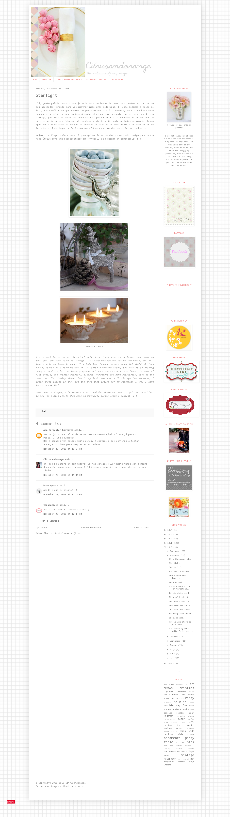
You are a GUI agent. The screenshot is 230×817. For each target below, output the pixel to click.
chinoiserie (169, 719)
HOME (35, 80)
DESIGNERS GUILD (185, 692)
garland (168, 728)
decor (181, 719)
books (191, 706)
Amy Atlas (169, 685)
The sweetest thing (179, 605)
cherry (191, 716)
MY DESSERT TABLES (96, 80)
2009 (170, 663)
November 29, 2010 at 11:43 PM (62, 494)
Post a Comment (49, 521)
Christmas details (179, 601)
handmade (190, 728)
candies (168, 713)
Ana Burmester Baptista (58, 430)
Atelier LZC (182, 685)
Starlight (46, 96)
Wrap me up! (175, 582)
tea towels (182, 752)
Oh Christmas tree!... (181, 610)
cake (167, 709)
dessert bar (178, 722)
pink (190, 742)
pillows (180, 743)
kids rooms (186, 734)
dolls (191, 722)
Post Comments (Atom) (68, 533)
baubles (180, 702)
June (173, 654)
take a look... (143, 528)
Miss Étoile (111, 118)
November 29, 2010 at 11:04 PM (62, 449)
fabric (179, 725)
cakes (191, 710)
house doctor (171, 731)
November (175, 555)
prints (179, 746)
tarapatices (50, 505)
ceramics (181, 716)
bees (192, 703)
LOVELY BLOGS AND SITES (69, 80)
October (174, 637)
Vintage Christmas (179, 571)
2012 (170, 539)
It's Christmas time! (181, 559)
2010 (170, 547)
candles (180, 713)
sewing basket (173, 749)
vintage (187, 755)
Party (189, 698)
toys (191, 751)
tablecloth (170, 752)
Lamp (183, 694)
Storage (167, 703)
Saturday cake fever (180, 614)
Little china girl (179, 593)
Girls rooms (171, 694)
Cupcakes (168, 692)
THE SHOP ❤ (116, 80)
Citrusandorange (53, 459)
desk (166, 722)
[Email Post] (43, 411)
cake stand (180, 709)
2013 (170, 535)
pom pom (168, 746)
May (172, 658)
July (173, 650)
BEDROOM (168, 688)
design (191, 719)
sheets (191, 749)
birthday (174, 705)
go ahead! (43, 528)
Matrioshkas (178, 699)
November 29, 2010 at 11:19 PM (62, 475)
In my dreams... (178, 618)
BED (192, 684)
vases (166, 756)
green (179, 728)
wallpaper (170, 759)
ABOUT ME (46, 80)
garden (190, 725)
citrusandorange (91, 528)
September (176, 641)
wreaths (167, 765)
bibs (166, 706)
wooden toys (186, 762)
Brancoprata (50, 486)
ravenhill (189, 746)
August (174, 645)
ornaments (172, 738)
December (175, 551)
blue (184, 705)
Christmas (185, 688)
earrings (168, 725)
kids (183, 731)
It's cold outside (179, 597)
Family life (175, 567)
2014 (170, 530)
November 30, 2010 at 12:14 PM (62, 514)
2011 (170, 543)
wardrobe (182, 759)
